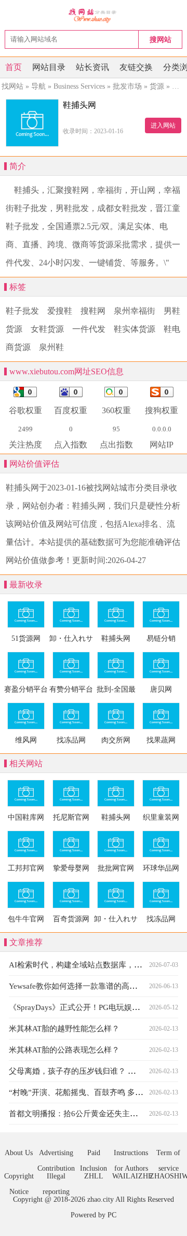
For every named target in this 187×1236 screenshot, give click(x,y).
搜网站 (160, 39)
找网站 (12, 86)
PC (112, 1215)
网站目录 (48, 67)
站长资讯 (92, 67)
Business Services (79, 86)
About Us (19, 1153)
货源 (157, 86)
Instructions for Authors (131, 1155)
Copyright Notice (19, 1178)
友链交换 (136, 67)
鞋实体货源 (134, 329)
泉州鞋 (51, 347)
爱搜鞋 (59, 310)
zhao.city (100, 1199)
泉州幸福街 (134, 310)
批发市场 (127, 86)
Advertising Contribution (56, 1155)
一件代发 (88, 329)
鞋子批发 (22, 310)
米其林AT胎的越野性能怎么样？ (64, 1028)
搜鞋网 (93, 310)
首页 (13, 67)
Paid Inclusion (93, 1155)
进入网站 (163, 125)
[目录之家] (94, 15)
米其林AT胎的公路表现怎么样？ (64, 1050)
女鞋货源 (47, 329)
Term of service (168, 1155)
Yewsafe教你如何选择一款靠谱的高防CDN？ (85, 986)
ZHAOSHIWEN (168, 1176)
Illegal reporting (56, 1178)
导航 (38, 86)
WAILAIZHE (131, 1176)
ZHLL (93, 1176)
